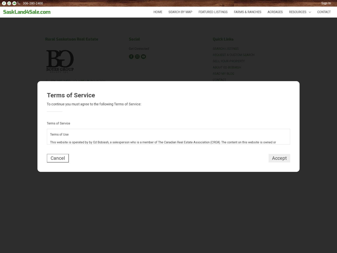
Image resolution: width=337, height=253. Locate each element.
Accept (279, 158)
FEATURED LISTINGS (213, 12)
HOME (157, 12)
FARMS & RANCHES (247, 12)
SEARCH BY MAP (180, 12)
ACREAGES (275, 12)
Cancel (58, 158)
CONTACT (324, 12)
